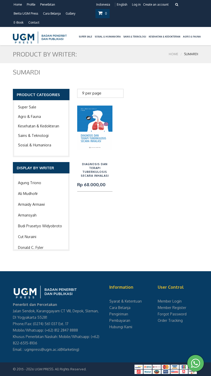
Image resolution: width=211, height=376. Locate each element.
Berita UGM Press (26, 13)
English (122, 4)
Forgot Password (172, 314)
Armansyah (27, 215)
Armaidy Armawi (31, 204)
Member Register (172, 307)
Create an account (156, 4)
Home (18, 4)
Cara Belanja (52, 13)
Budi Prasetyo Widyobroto (40, 226)
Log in (136, 4)
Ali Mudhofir (28, 193)
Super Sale (27, 107)
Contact (33, 22)
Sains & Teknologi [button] (134, 36)
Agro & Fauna (29, 116)
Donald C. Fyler (30, 247)
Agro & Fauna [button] (192, 36)
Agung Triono (29, 183)
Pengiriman (118, 314)
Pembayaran (119, 320)
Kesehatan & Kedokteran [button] (164, 36)
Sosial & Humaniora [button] (108, 36)
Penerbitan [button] (47, 4)
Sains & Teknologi (33, 135)
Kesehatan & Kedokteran (38, 126)
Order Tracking (170, 320)
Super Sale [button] (85, 36)
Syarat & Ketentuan (125, 301)
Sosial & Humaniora (34, 145)
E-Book (18, 22)
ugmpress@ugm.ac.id (42, 349)
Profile (31, 4)
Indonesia (103, 4)
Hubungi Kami (120, 327)
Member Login (170, 301)
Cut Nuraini (27, 236)
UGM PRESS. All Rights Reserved (60, 369)
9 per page (91, 93)
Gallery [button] (70, 13)
